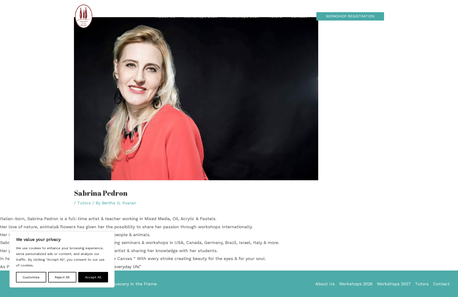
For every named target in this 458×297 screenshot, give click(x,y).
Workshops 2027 (243, 16)
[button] (350, 16)
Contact (299, 16)
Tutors (275, 16)
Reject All (62, 277)
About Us (165, 16)
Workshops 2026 (200, 16)
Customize (31, 277)
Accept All (93, 277)
